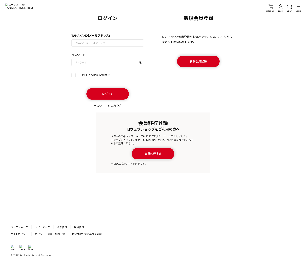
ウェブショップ (19, 227)
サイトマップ (42, 227)
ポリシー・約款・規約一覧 (50, 233)
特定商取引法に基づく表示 (87, 233)
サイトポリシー (19, 233)
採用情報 (79, 227)
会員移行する (153, 153)
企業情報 (62, 227)
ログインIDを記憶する (96, 75)
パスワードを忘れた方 (108, 105)
